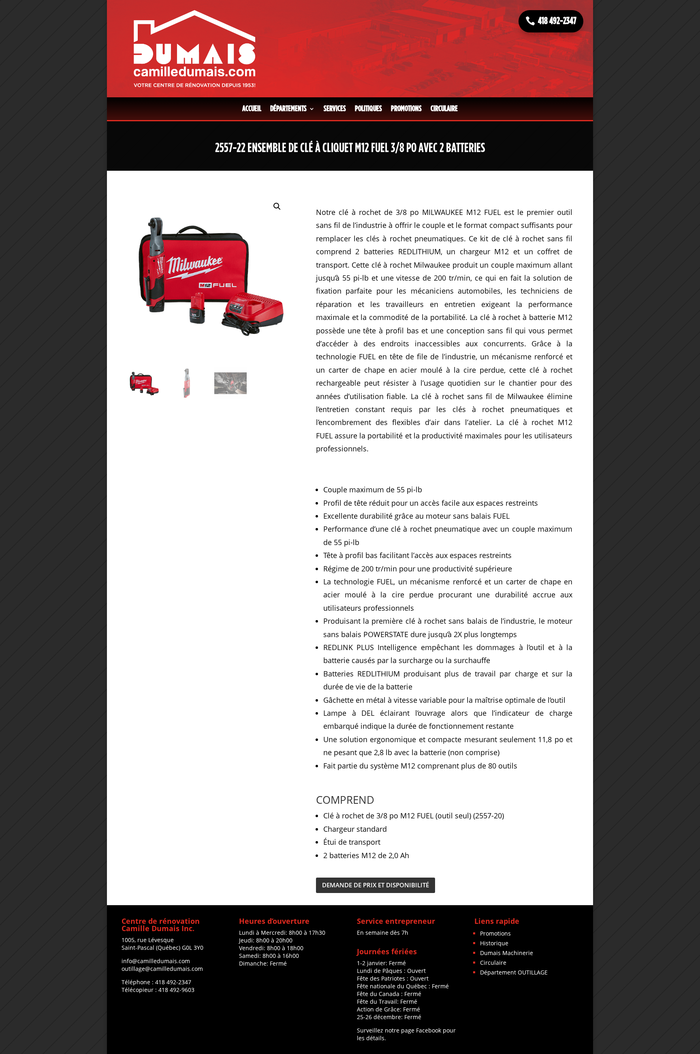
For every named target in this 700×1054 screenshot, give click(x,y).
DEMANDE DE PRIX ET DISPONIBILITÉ (375, 885)
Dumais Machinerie (506, 953)
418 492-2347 (557, 21)
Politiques (368, 109)
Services (335, 109)
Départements (288, 109)
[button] (277, 206)
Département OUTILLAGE (514, 972)
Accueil (251, 109)
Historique (494, 943)
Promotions (406, 109)
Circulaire (444, 109)
